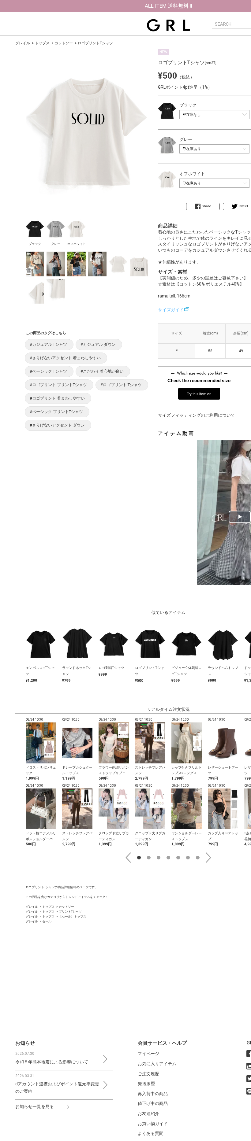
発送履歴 (146, 1083)
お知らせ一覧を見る (34, 1106)
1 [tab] (139, 857)
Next (208, 857)
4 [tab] (168, 857)
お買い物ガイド (153, 1123)
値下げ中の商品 (153, 1103)
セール (46, 921)
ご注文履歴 (148, 1073)
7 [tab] (198, 857)
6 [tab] (188, 857)
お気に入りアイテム (157, 1063)
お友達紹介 (148, 1113)
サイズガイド (171, 309)
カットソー (63, 43)
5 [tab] (178, 857)
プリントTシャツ (70, 911)
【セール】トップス (72, 916)
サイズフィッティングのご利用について (196, 415)
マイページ (148, 1053)
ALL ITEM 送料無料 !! (168, 6)
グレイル (22, 43)
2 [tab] (149, 857)
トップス (42, 43)
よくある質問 (150, 1133)
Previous (128, 857)
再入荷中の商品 (153, 1093)
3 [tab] (158, 857)
